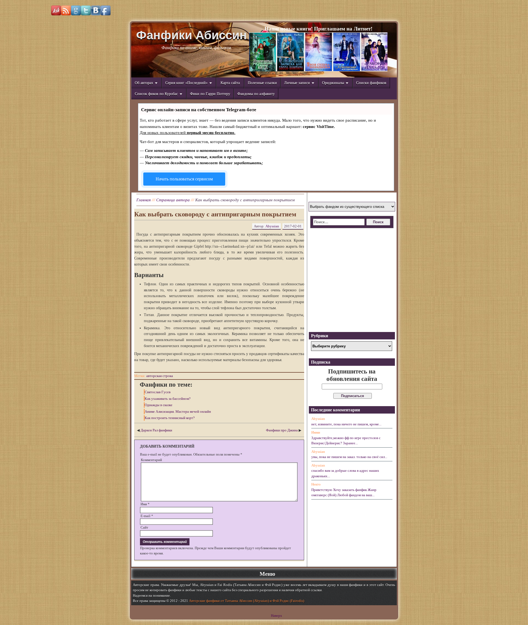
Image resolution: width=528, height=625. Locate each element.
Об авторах (144, 83)
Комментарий (151, 460)
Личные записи (297, 83)
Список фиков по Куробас (156, 94)
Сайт (144, 527)
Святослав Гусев (157, 392)
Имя (145, 504)
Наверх (276, 615)
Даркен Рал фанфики (156, 430)
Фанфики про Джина (282, 430)
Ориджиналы (333, 83)
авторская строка (159, 376)
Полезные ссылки (262, 83)
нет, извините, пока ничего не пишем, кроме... (346, 424)
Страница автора (173, 200)
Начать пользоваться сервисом (184, 179)
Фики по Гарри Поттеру (210, 94)
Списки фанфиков (371, 83)
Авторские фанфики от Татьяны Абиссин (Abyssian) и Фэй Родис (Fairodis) (246, 601)
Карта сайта (230, 83)
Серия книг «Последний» (186, 83)
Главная (143, 200)
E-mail (147, 516)
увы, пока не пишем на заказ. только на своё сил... (349, 457)
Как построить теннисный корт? (170, 418)
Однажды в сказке (158, 405)
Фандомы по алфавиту (256, 94)
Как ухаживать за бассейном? (168, 399)
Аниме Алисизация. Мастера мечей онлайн (178, 411)
